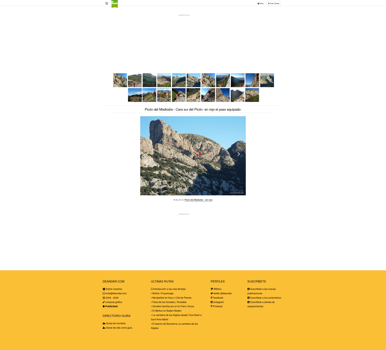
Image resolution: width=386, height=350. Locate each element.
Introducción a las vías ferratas (169, 289)
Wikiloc (217, 289)
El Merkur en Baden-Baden (167, 310)
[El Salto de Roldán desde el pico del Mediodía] (267, 86)
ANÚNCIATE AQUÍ (184, 15)
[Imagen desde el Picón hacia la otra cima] (149, 101)
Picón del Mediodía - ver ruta (198, 199)
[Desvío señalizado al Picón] (135, 86)
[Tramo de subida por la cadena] (223, 86)
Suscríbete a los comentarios (265, 297)
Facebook (217, 297)
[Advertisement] (193, 38)
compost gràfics (113, 302)
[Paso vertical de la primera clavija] (179, 101)
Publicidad (111, 306)
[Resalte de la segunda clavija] (208, 101)
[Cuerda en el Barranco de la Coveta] (150, 86)
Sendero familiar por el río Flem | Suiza (173, 306)
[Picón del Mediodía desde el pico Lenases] (164, 101)
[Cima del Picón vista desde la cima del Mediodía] (135, 101)
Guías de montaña (115, 323)
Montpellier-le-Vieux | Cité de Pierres (171, 297)
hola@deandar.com (116, 293)
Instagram (218, 302)
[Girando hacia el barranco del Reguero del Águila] (179, 86)
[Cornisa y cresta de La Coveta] (238, 101)
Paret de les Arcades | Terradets (169, 302)
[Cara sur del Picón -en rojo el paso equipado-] (194, 86)
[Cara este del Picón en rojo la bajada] (252, 101)
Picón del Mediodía (159, 109)
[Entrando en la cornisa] (223, 101)
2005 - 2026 (112, 297)
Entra (261, 3)
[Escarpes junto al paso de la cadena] (120, 86)
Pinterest (217, 306)
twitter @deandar (222, 293)
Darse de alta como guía (118, 327)
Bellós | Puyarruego (163, 293)
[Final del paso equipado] (252, 86)
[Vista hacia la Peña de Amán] (164, 86)
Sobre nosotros (113, 289)
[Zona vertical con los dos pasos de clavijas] (194, 101)
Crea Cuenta (274, 3)
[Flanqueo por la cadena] (238, 86)
